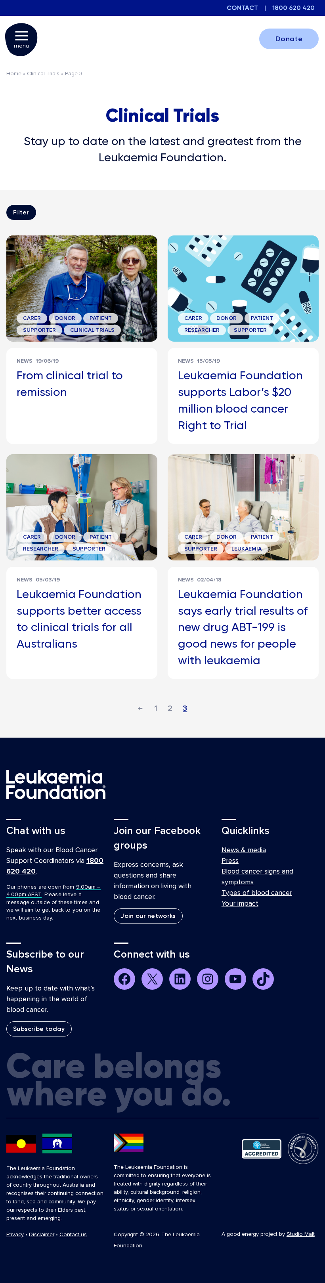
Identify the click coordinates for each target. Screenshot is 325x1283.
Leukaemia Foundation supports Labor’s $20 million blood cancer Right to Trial (240, 400)
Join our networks (148, 916)
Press (230, 860)
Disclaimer (41, 1234)
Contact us (73, 1234)
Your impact (240, 903)
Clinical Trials (43, 73)
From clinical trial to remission (70, 383)
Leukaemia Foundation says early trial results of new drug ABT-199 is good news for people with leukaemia (243, 627)
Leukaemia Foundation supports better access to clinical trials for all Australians (79, 618)
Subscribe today (39, 1029)
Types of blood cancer (257, 892)
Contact (242, 7)
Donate (288, 38)
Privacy (15, 1234)
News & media (244, 849)
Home (13, 73)
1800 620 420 (293, 7)
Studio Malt (301, 1234)
